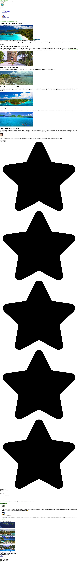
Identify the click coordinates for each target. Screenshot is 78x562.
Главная (3, 15)
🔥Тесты (3, 16)
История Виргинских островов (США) (6, 536)
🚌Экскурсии (4, 13)
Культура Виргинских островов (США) (6, 544)
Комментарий (2, 500)
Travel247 (1, 7)
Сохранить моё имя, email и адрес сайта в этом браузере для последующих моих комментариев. (17, 501)
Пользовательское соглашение (5, 557)
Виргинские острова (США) (73, 49)
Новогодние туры (7, 11)
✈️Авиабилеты (4, 12)
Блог (2, 18)
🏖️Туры (3, 10)
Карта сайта (2, 558)
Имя (1, 491)
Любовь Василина (3, 136)
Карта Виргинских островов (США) (6, 528)
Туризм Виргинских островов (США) (6, 551)
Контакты (1, 556)
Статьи (3, 19)
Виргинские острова (36, 39)
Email (1, 493)
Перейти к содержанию (4, 0)
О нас (1, 555)
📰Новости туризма (5, 17)
